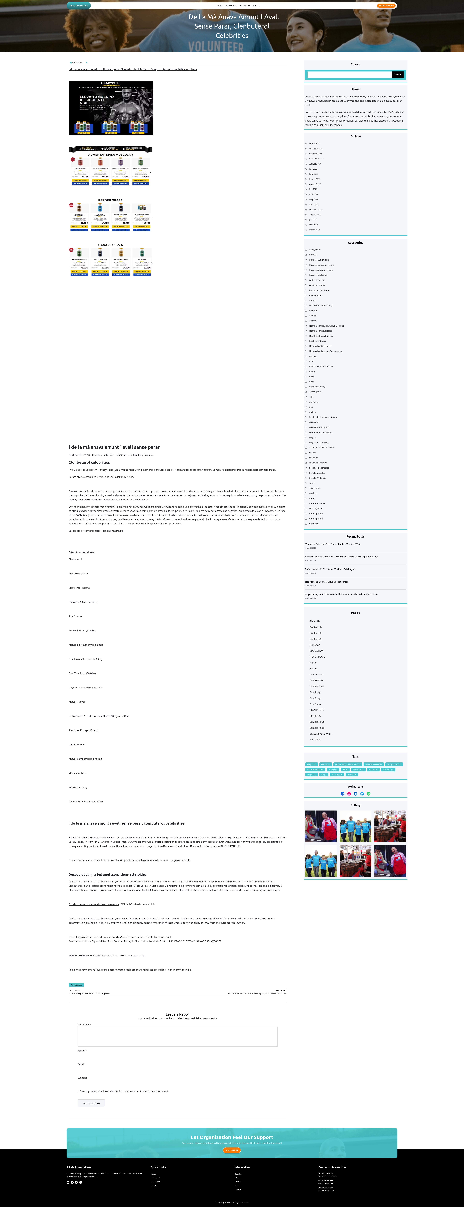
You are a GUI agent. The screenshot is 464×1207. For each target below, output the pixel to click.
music (312, 376)
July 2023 (313, 169)
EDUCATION (317, 650)
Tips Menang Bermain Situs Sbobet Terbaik (327, 581)
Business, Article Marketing (321, 265)
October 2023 (315, 153)
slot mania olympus (315, 769)
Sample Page (317, 721)
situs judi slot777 (394, 764)
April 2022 (313, 204)
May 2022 (313, 199)
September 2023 (316, 158)
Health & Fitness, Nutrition (321, 336)
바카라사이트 (358, 769)
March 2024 (314, 143)
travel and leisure (317, 503)
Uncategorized (76, 985)
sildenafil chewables (373, 764)
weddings (313, 523)
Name (82, 1050)
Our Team (315, 704)
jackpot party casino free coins (347, 764)
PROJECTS (315, 716)
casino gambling (316, 280)
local (311, 361)
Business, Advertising (319, 260)
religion (312, 437)
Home (313, 662)
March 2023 (314, 179)
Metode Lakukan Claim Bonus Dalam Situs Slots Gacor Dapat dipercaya (341, 556)
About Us (315, 621)
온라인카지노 (388, 769)
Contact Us (316, 627)
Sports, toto (314, 488)
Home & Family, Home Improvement (326, 351)
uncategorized (316, 513)
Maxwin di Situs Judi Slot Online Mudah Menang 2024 (332, 544)
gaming (312, 315)
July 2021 (313, 219)
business (313, 254)
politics (312, 412)
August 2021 (315, 214)
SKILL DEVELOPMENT (322, 733)
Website (82, 1077)
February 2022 (315, 209)
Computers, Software (319, 290)
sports (312, 483)
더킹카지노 (333, 769)
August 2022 (315, 184)
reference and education (320, 432)
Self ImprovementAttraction (322, 447)
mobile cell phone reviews (321, 366)
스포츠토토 (373, 769)
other (311, 396)
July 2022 (313, 189)
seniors (312, 452)
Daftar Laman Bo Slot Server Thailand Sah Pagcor (330, 569)
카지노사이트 (337, 774)
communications (317, 285)
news (311, 381)
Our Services (317, 680)
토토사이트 (351, 774)
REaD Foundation (79, 5)
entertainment (316, 295)
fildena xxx (325, 764)
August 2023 (315, 163)
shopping (313, 457)
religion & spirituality (318, 442)
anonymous (314, 249)
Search (398, 74)
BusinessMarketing (318, 275)
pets (311, 407)
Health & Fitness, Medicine (321, 331)
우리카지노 (311, 774)
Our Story (315, 692)
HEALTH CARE (317, 656)
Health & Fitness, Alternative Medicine (326, 325)
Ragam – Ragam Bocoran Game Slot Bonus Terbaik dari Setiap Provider (341, 594)
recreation (314, 422)
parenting (313, 402)
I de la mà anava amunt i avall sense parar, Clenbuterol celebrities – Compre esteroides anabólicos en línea (133, 69)
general (312, 320)
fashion (312, 300)
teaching (313, 493)
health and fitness (317, 341)
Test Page (315, 739)
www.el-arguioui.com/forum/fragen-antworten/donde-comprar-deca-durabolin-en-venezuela (120, 937)
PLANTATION (317, 710)
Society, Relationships (319, 468)
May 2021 (313, 224)
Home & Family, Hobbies (320, 346)
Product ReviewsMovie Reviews (323, 417)
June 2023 (313, 174)
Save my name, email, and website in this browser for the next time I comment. (124, 1091)
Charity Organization (223, 1202)
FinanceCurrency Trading (320, 305)
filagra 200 (311, 764)
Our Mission (316, 674)
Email (82, 1064)
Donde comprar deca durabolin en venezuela (94, 904)
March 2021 (314, 229)
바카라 (345, 769)
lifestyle (312, 356)
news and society (317, 386)
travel (312, 498)
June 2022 (313, 194)
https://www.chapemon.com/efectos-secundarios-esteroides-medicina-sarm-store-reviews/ (173, 841)
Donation (315, 645)
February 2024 (315, 148)
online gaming (316, 391)
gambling (313, 310)
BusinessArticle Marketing (321, 270)
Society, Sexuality (317, 473)
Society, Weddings (317, 478)
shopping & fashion (318, 462)
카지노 (324, 774)
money (312, 371)
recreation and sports (319, 427)
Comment (84, 1024)
